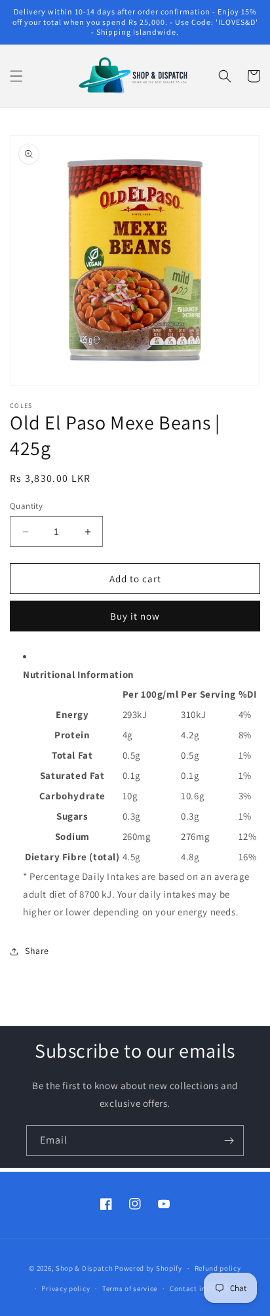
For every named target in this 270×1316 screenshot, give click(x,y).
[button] (16, 76)
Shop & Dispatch (84, 1268)
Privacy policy (65, 1288)
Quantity (26, 505)
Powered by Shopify (148, 1268)
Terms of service (129, 1288)
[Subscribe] (228, 1140)
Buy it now (135, 616)
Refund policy (218, 1268)
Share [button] (37, 951)
